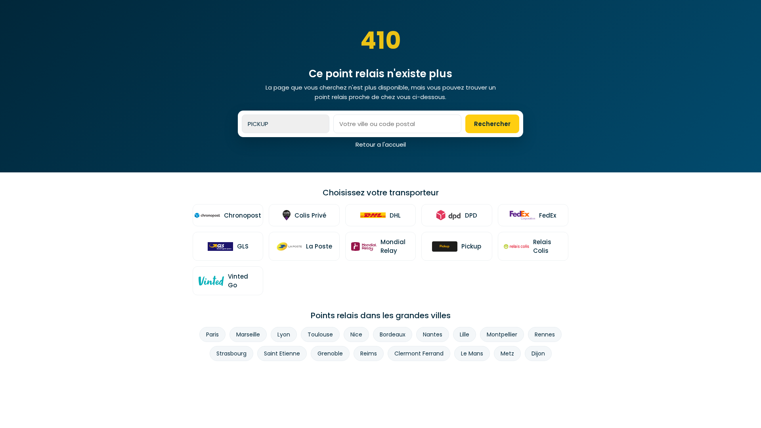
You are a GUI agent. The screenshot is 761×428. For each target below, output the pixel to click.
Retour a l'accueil (381, 144)
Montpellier (502, 334)
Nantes (432, 334)
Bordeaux (392, 334)
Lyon (283, 334)
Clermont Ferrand (419, 353)
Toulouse (320, 334)
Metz (507, 353)
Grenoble (330, 353)
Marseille (248, 334)
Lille (464, 334)
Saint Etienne (282, 353)
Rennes (545, 334)
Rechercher (492, 124)
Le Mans (472, 353)
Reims (368, 353)
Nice (356, 334)
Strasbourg (231, 353)
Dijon (538, 353)
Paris (212, 334)
